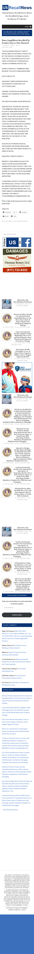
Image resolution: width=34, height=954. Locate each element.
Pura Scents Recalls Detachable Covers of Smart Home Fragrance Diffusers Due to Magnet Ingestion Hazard (22, 353)
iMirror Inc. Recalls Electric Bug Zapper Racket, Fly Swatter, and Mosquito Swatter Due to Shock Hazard (15, 731)
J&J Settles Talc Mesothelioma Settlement (23, 301)
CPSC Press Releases (20, 221)
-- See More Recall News (10, 809)
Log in (23, 909)
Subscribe (17, 615)
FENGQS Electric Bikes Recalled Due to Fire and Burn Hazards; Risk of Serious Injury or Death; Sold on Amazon (22, 492)
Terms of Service (14, 909)
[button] (27, 27)
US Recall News (17, 7)
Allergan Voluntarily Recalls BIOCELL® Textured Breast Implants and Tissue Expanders (16, 661)
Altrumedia (23, 908)
